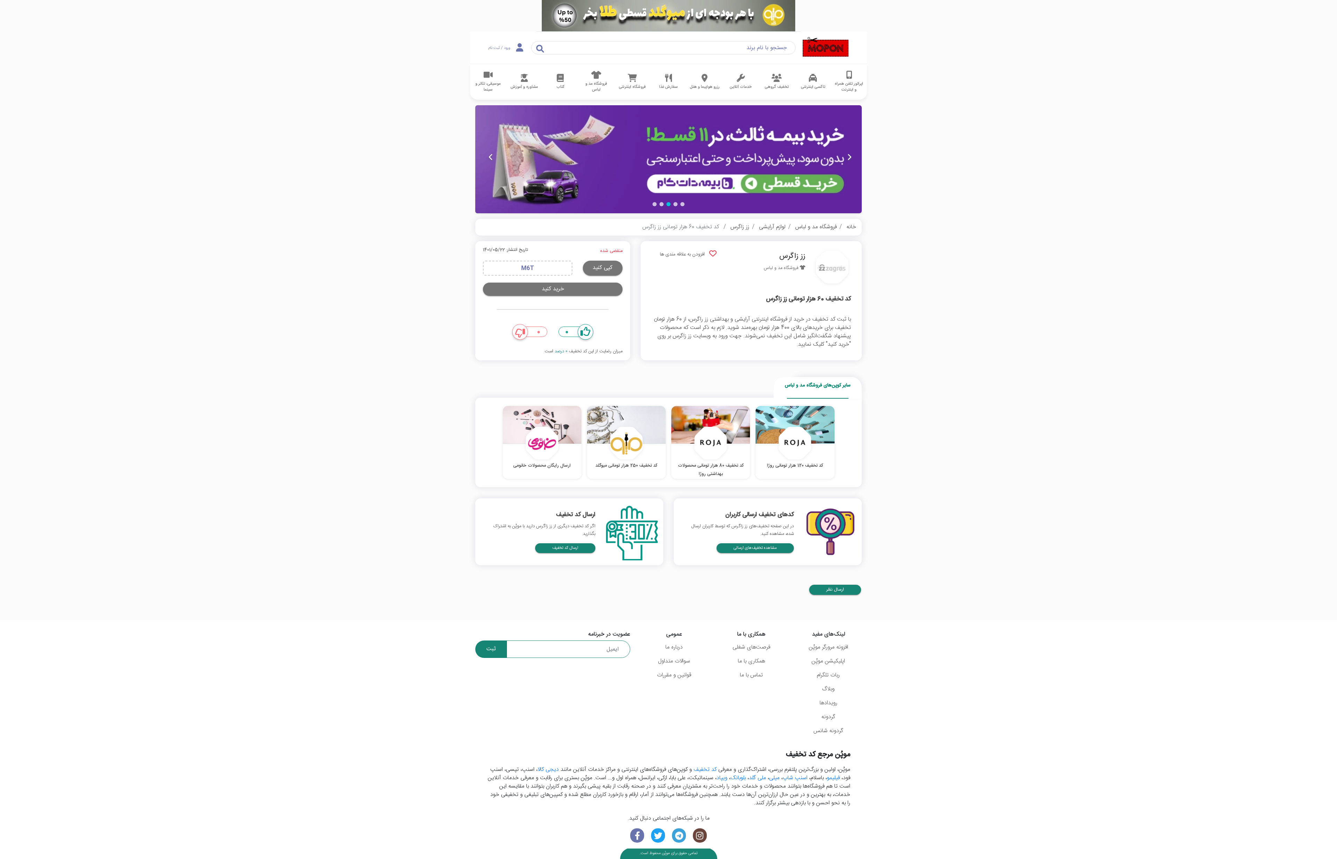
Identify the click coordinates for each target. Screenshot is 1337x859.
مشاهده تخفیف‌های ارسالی (755, 548)
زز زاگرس (739, 227)
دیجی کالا (548, 769)
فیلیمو (833, 778)
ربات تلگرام (828, 675)
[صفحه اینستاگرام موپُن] (699, 835)
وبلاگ (828, 689)
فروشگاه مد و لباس (816, 227)
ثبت (491, 649)
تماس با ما (751, 675)
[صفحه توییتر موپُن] (658, 835)
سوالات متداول (674, 661)
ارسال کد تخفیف (565, 548)
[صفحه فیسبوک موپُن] (637, 835)
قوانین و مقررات (674, 675)
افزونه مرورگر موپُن (828, 647)
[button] (682, 204)
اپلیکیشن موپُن (828, 661)
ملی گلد (757, 778)
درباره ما (674, 647)
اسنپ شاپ (795, 778)
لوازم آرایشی (772, 227)
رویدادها (828, 703)
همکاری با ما (751, 661)
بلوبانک (738, 778)
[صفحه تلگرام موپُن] (678, 835)
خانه (851, 227)
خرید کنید (553, 289)
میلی (774, 778)
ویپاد (722, 778)
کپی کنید (602, 268)
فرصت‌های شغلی (751, 647)
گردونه (828, 717)
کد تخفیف (705, 769)
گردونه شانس (828, 731)
